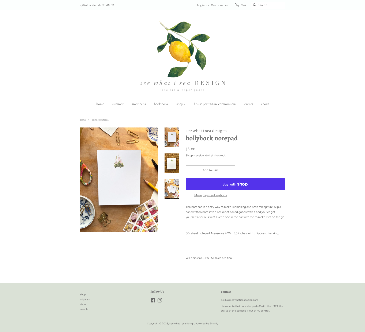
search (84, 309)
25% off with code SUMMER (97, 5)
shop (180, 104)
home (100, 104)
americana (139, 104)
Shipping (191, 155)
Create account (220, 5)
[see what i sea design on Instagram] (159, 301)
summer (118, 104)
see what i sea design (181, 323)
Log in (201, 5)
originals (85, 299)
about (265, 104)
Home (83, 119)
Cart (243, 5)
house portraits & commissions (215, 104)
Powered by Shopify (206, 323)
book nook (161, 104)
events (248, 104)
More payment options (210, 195)
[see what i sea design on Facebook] (152, 301)
